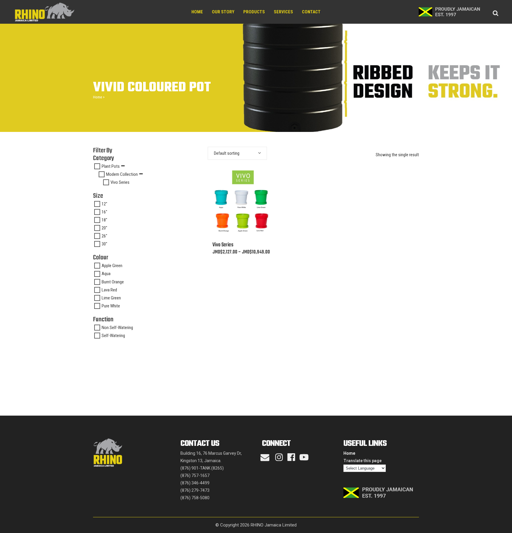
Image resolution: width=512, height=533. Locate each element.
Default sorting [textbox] (226, 153)
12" (104, 204)
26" (104, 236)
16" (104, 212)
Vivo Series (120, 182)
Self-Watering (113, 335)
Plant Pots (111, 166)
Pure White (111, 306)
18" (104, 220)
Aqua (106, 274)
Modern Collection (122, 174)
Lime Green (111, 298)
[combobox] (237, 153)
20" (104, 228)
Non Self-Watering (117, 327)
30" (104, 244)
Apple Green (112, 265)
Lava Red (109, 290)
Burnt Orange (113, 282)
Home (97, 97)
